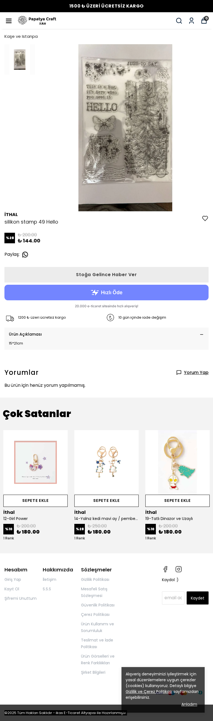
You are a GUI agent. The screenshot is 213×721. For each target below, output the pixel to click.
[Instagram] (178, 569)
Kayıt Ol (11, 589)
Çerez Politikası (95, 614)
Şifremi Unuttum (20, 598)
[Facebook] (165, 569)
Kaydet (197, 598)
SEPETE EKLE (35, 500)
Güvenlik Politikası (98, 605)
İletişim (49, 579)
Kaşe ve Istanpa (21, 36)
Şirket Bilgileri (93, 672)
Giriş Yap (12, 579)
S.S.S (47, 589)
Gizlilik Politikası (95, 579)
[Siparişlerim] (191, 20)
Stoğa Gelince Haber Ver (106, 274)
